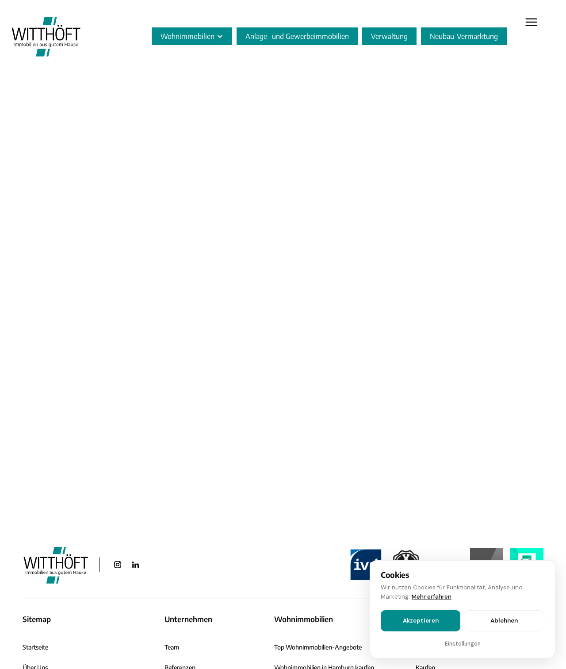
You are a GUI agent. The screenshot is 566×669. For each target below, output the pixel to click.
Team (171, 647)
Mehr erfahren (431, 596)
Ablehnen (504, 620)
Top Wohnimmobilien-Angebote (318, 647)
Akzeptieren (421, 620)
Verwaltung (389, 36)
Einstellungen (463, 643)
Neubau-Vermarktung (464, 36)
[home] (46, 36)
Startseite (35, 647)
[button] (192, 36)
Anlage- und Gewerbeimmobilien (297, 36)
